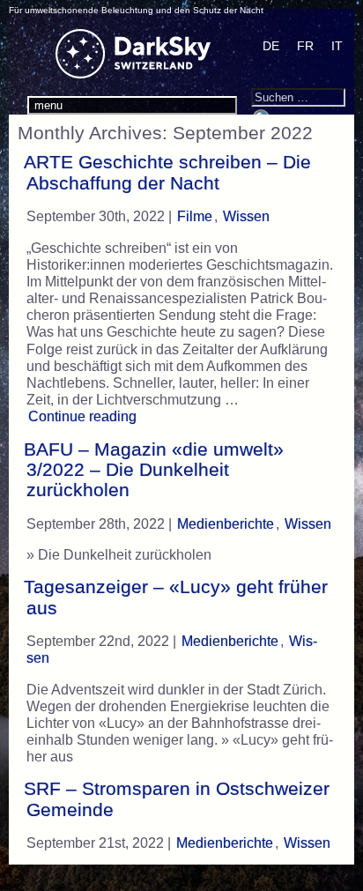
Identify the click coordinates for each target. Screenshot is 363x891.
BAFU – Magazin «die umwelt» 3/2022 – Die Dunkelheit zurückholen (154, 470)
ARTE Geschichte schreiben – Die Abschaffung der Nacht (167, 172)
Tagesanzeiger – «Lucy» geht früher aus (176, 597)
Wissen (246, 216)
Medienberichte (225, 523)
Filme (194, 216)
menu (48, 105)
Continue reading (84, 416)
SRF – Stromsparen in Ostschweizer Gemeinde (177, 799)
